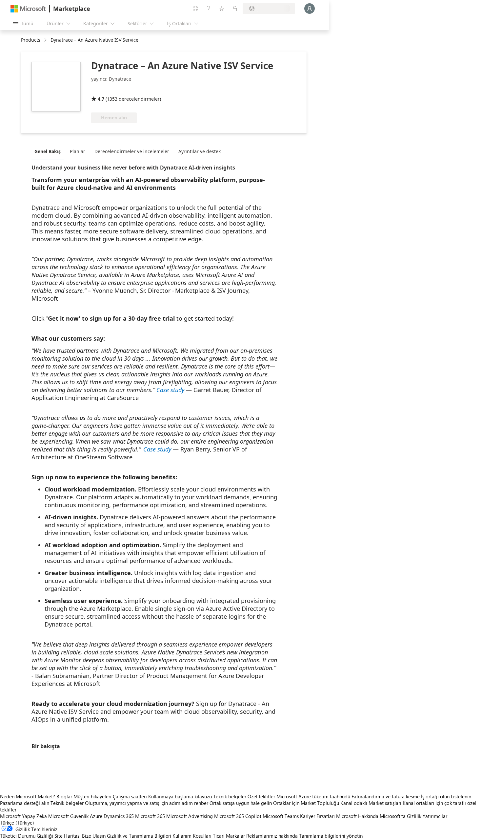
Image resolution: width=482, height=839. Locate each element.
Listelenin (461, 796)
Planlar (77, 151)
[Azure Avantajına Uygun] (187, 89)
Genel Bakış (47, 151)
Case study (170, 390)
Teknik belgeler (229, 796)
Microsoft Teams (281, 816)
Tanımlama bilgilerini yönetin (331, 835)
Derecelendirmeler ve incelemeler (131, 151)
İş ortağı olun (435, 796)
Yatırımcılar (435, 816)
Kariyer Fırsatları (317, 816)
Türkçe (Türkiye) (17, 822)
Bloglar (64, 796)
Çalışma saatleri (130, 796)
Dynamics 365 (119, 816)
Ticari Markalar (229, 835)
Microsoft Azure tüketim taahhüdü (313, 796)
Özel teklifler (261, 796)
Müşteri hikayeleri (92, 796)
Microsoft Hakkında (357, 816)
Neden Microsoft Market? (27, 796)
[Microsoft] (28, 8)
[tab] (49, 151)
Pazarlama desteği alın (24, 803)
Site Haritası (67, 835)
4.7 (101, 99)
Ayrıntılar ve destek (199, 151)
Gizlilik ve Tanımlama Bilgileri (139, 835)
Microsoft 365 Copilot (237, 816)
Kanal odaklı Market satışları (370, 803)
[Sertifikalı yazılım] (138, 89)
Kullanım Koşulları (191, 835)
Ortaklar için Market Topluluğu (306, 803)
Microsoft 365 (150, 816)
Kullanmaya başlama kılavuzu (180, 796)
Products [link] (30, 40)
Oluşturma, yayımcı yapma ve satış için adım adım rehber (146, 803)
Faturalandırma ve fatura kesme (385, 796)
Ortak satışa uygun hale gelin (241, 803)
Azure (96, 816)
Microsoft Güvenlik (68, 816)
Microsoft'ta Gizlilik (400, 816)
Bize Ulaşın (94, 835)
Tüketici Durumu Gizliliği (26, 835)
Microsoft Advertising (189, 816)
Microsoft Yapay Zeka (23, 816)
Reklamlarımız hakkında (272, 835)
